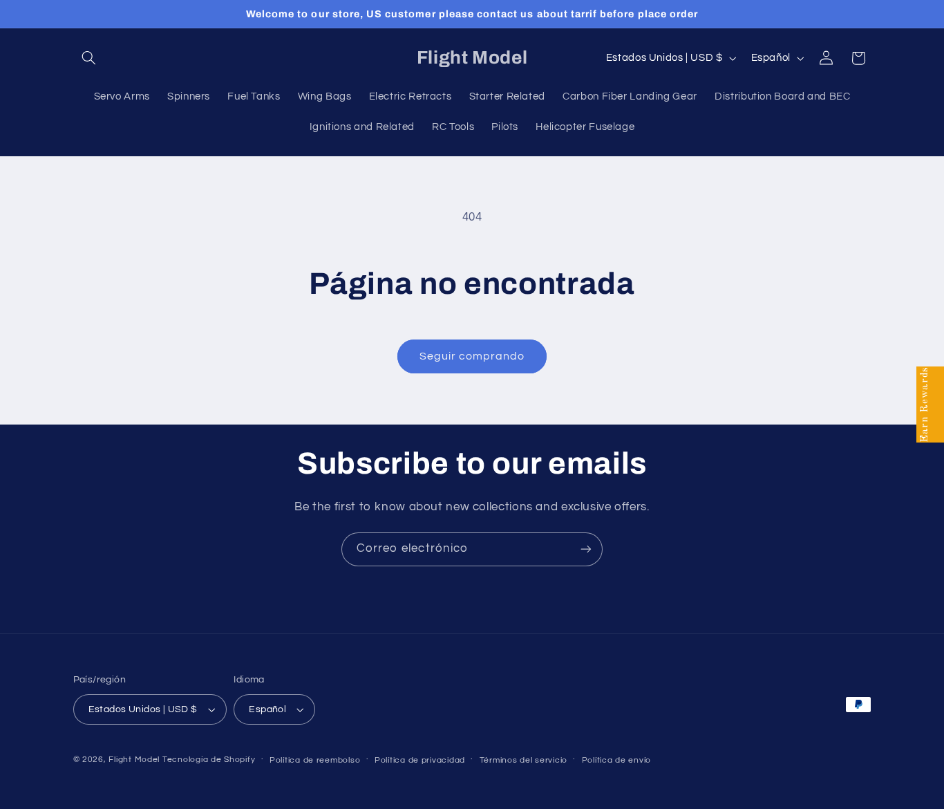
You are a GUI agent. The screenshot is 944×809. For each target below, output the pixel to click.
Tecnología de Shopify (208, 759)
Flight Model (134, 759)
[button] (89, 58)
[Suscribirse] (586, 549)
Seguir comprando (472, 356)
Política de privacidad (420, 760)
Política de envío (617, 760)
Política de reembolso (315, 760)
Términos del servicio (523, 760)
